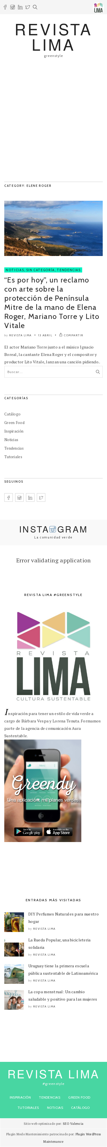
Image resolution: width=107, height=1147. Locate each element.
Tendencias (69, 270)
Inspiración (13, 431)
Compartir (74, 335)
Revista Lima (20, 335)
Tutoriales (13, 456)
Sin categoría (40, 270)
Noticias (15, 270)
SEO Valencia (73, 1124)
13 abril (45, 335)
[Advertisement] (53, 122)
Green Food (14, 422)
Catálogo (12, 414)
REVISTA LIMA (53, 36)
